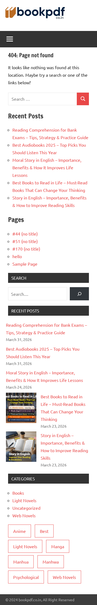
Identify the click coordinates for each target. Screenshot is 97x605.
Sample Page (24, 263)
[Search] (79, 293)
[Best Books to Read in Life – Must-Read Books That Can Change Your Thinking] (21, 408)
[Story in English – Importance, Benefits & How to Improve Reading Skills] (21, 446)
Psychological (26, 577)
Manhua (21, 561)
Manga (57, 546)
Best (44, 531)
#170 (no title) (26, 248)
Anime (19, 531)
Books (18, 492)
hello (17, 256)
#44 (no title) (25, 233)
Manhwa (51, 561)
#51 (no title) (25, 241)
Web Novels (24, 515)
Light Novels (24, 500)
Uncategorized (26, 508)
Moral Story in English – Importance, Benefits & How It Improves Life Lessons (46, 167)
